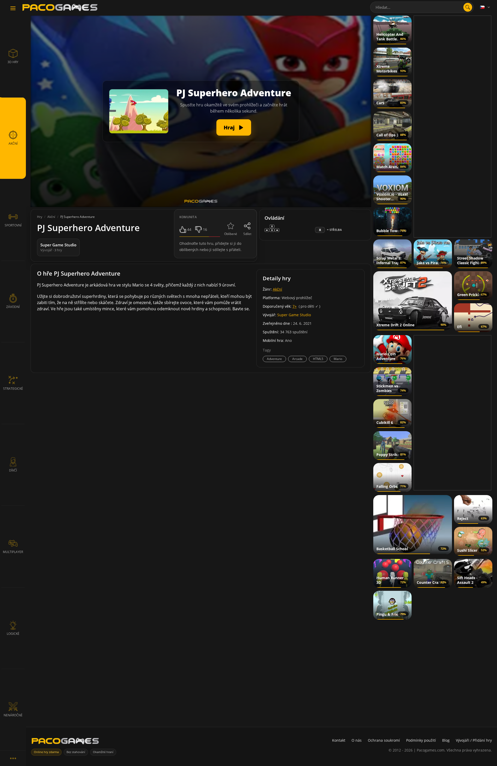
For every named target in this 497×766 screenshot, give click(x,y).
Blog (446, 740)
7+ (295, 306)
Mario (338, 359)
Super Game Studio (294, 314)
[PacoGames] (65, 742)
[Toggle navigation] (13, 8)
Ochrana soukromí (384, 740)
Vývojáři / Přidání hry (474, 740)
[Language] (485, 7)
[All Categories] (13, 758)
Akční (277, 289)
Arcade (297, 359)
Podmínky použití (421, 740)
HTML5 (318, 359)
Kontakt (338, 740)
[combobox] (422, 7)
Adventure (274, 359)
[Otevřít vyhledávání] (467, 7)
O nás (357, 740)
